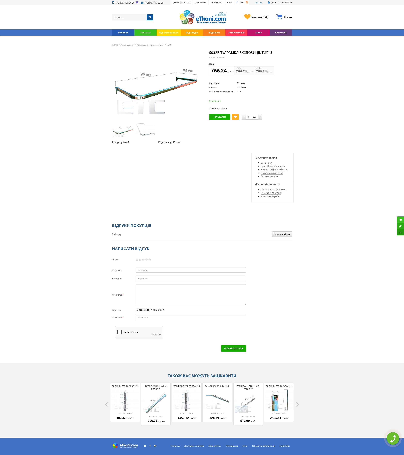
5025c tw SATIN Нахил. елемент (156, 387)
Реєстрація (286, 2)
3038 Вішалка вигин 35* (217, 385)
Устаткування (236, 32)
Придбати (220, 116)
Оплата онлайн (269, 176)
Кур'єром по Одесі (271, 192)
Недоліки (117, 278)
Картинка (116, 309)
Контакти (281, 32)
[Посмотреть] (123, 130)
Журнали (214, 32)
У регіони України (270, 196)
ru (261, 2)
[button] (273, 2)
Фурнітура (192, 32)
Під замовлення (168, 32)
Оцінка (115, 259)
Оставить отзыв (233, 348)
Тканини (145, 32)
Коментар (118, 294)
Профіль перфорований (125, 385)
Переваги (117, 270)
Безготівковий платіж (273, 166)
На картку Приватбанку (274, 169)
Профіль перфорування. (279, 385)
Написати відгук (282, 234)
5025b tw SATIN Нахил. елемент (248, 387)
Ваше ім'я (117, 317)
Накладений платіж (272, 172)
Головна (123, 32)
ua (256, 2)
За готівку (266, 162)
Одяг (258, 32)
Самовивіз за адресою (273, 189)
